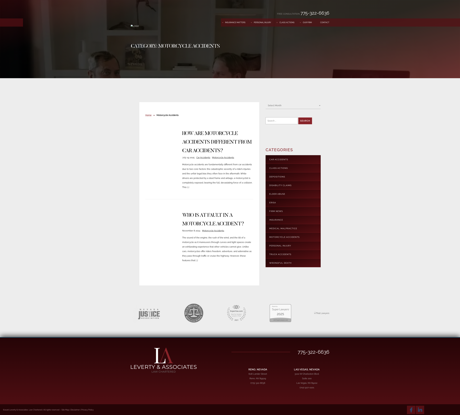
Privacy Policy (87, 410)
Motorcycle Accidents (223, 157)
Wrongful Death (280, 263)
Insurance (276, 220)
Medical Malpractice (283, 228)
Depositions (277, 177)
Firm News (276, 211)
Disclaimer (75, 410)
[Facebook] (411, 410)
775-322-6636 (315, 13)
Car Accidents (203, 157)
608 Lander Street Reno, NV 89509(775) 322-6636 (258, 378)
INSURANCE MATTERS (235, 22)
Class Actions (278, 168)
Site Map (65, 410)
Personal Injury (280, 245)
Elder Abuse (277, 194)
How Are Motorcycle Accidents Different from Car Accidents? (216, 142)
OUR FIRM (307, 22)
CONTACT (324, 22)
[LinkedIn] (420, 410)
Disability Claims (280, 185)
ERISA (272, 202)
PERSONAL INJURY (262, 22)
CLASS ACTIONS (286, 22)
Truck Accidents (280, 254)
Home (148, 115)
